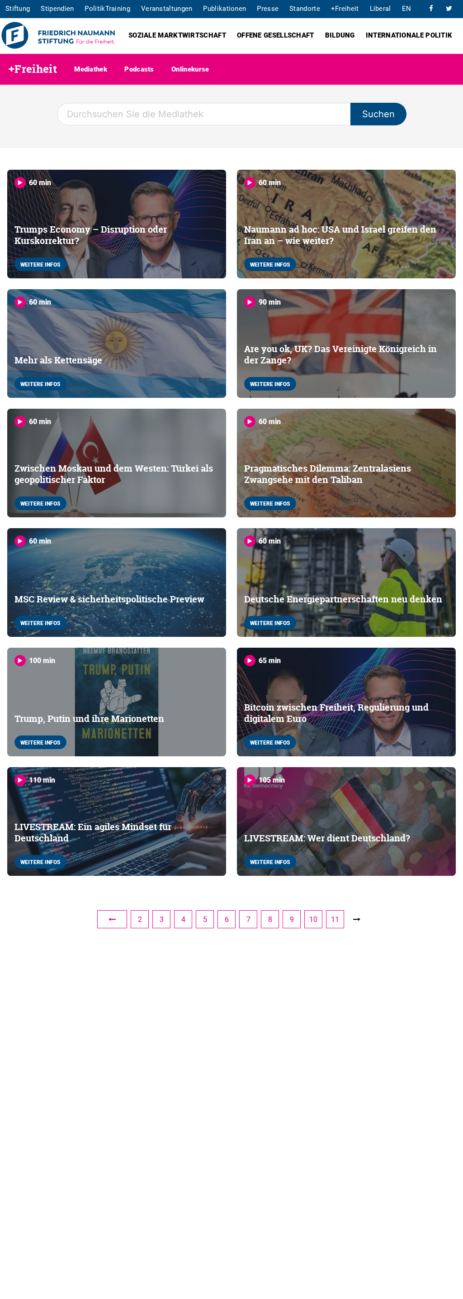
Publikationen (224, 8)
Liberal (380, 8)
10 (313, 919)
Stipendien (57, 8)
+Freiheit (345, 8)
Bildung (340, 34)
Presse (268, 8)
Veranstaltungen (167, 8)
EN (406, 8)
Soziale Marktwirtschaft (177, 34)
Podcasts (139, 68)
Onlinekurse (190, 68)
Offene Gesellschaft (275, 34)
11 (335, 919)
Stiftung (17, 8)
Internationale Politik (409, 34)
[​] (431, 8)
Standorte (304, 8)
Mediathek (90, 68)
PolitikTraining (107, 8)
